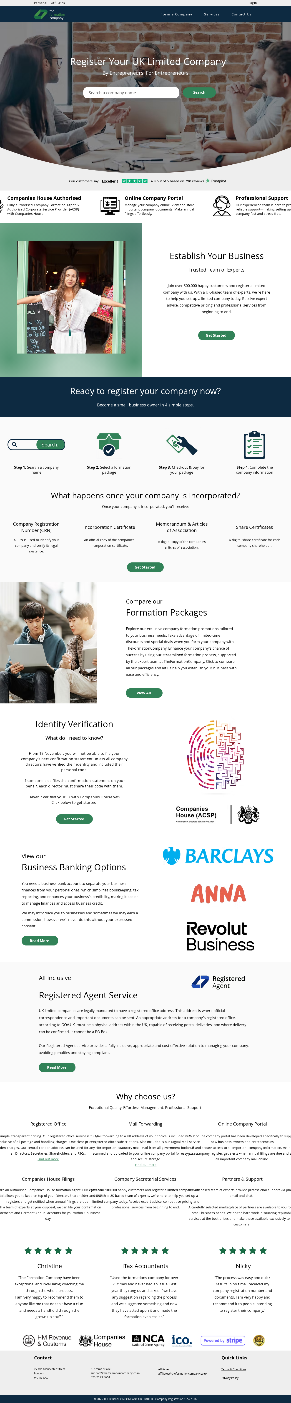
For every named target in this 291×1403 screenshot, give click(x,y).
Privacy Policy (229, 1378)
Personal (41, 3)
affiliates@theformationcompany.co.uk (182, 1373)
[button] (176, 14)
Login (253, 3)
